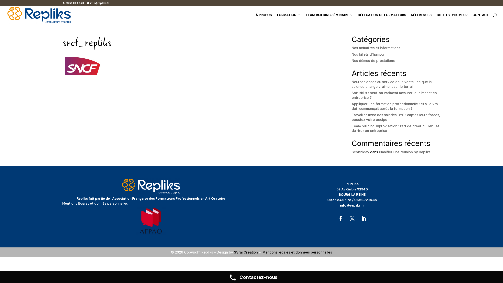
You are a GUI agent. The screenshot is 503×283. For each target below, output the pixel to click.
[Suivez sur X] (352, 219)
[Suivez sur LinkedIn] (363, 219)
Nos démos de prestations (373, 61)
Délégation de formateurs (382, 15)
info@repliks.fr (352, 205)
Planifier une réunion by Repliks (404, 152)
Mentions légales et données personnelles (297, 252)
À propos (264, 15)
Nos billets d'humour (368, 54)
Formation (286, 15)
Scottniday (360, 152)
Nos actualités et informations (376, 48)
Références (421, 15)
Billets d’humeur (452, 15)
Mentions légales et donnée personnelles (95, 203)
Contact (481, 15)
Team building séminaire (327, 15)
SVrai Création (246, 252)
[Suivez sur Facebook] (341, 219)
